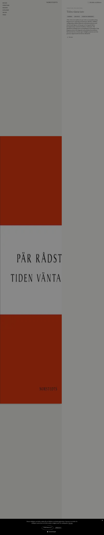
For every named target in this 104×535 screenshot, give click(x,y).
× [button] (102, 520)
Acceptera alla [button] (47, 527)
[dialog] (52, 267)
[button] (52, 531)
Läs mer (71, 523)
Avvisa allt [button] (58, 527)
